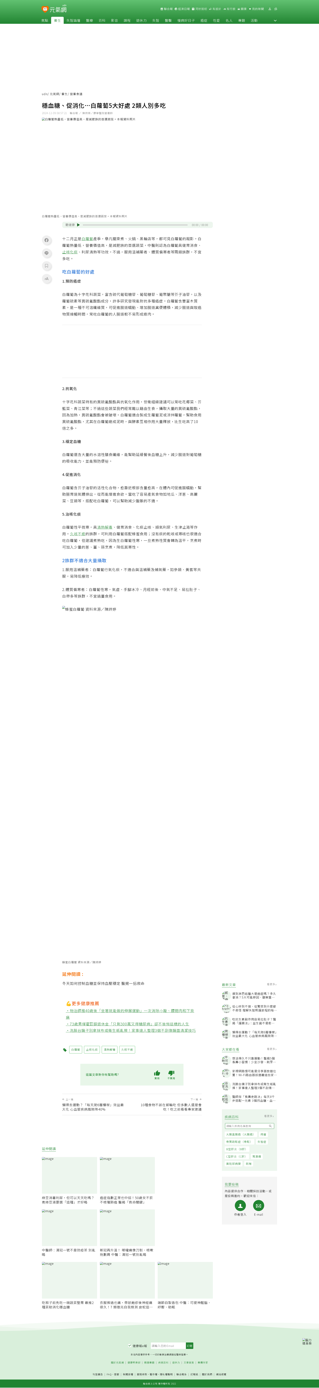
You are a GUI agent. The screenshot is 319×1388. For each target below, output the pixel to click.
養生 (57, 20)
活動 (254, 20)
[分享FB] (46, 240)
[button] (275, 20)
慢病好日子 (186, 20)
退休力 (141, 20)
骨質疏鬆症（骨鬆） (239, 1142)
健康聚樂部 (134, 1362)
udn (45, 94)
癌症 (203, 20)
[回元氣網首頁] (58, 9)
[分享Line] (46, 253)
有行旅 (231, 9)
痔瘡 (263, 1134)
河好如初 (201, 9)
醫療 (89, 20)
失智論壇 (73, 20)
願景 (243, 9)
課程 (127, 20)
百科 (102, 20)
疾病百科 (163, 1362)
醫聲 (168, 20)
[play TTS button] (78, 225)
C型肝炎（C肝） (237, 1156)
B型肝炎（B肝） (237, 1149)
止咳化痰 (70, 252)
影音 (114, 20)
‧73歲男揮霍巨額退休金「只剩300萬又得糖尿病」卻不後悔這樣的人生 (127, 1024)
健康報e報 (140, 1346)
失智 (155, 20)
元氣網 (54, 94)
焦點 (44, 20)
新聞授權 (128, 1374)
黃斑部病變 (233, 1164)
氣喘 (249, 1164)
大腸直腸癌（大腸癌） (241, 1134)
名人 (229, 20)
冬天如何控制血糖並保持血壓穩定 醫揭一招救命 (103, 983)
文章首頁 (189, 1362)
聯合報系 (181, 1374)
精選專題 (149, 1362)
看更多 (271, 984)
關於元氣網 (117, 1362)
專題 (241, 20)
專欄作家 (203, 1362)
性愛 (216, 20)
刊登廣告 (98, 1374)
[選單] (275, 9)
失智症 (262, 1142)
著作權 (153, 1374)
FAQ (109, 1374)
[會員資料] (269, 9)
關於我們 (207, 1374)
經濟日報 (183, 9)
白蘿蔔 (87, 238)
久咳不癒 (77, 533)
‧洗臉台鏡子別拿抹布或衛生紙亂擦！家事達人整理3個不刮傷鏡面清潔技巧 (131, 1030)
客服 (116, 1374)
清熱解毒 (105, 527)
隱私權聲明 (166, 1374)
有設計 (216, 9)
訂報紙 (194, 1374)
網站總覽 (221, 1374)
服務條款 (142, 1374)
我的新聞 (257, 9)
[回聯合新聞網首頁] (45, 9)
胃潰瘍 (256, 1156)
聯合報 (168, 9)
